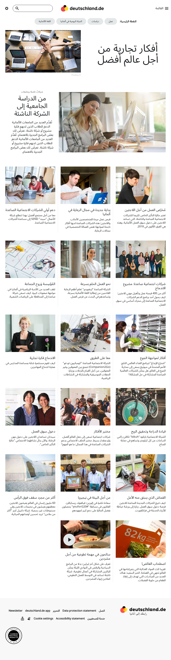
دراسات (95, 21)
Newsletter (16, 611)
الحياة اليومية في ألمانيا (71, 21)
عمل (111, 21)
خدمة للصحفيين (96, 618)
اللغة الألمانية (45, 21)
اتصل (102, 611)
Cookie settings (43, 618)
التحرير (56, 611)
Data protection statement (79, 611)
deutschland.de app (37, 611)
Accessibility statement (70, 618)
